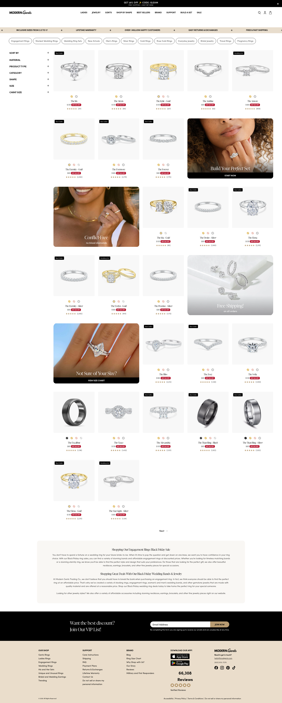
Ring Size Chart (133, 658)
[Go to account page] (265, 12)
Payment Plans (90, 665)
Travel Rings (225, 41)
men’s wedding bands (171, 582)
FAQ (84, 662)
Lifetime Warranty (91, 673)
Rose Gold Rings (164, 41)
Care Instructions (91, 654)
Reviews (130, 669)
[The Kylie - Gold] (163, 70)
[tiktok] (234, 667)
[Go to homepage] (20, 13)
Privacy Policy (180, 698)
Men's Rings (111, 41)
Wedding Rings (45, 665)
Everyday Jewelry (186, 41)
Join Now (220, 624)
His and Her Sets (46, 669)
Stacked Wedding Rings (47, 41)
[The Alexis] (118, 70)
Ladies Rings (44, 658)
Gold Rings (145, 41)
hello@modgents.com (223, 658)
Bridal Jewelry (207, 41)
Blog (128, 654)
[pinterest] (228, 667)
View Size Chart (96, 380)
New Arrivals (94, 41)
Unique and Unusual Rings (50, 673)
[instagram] (222, 667)
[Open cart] (271, 12)
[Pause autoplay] (278, 3)
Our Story (130, 665)
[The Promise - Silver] (163, 275)
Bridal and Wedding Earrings (52, 676)
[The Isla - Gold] (163, 207)
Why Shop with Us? (135, 662)
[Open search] (259, 12)
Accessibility (168, 698)
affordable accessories (121, 593)
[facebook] (216, 667)
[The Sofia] (252, 344)
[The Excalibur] (74, 412)
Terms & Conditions (195, 698)
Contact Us (88, 676)
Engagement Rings (20, 41)
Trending (42, 680)
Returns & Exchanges (93, 669)
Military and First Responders (140, 673)
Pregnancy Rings (245, 41)
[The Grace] (118, 412)
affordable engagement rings (146, 558)
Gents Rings (44, 654)
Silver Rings (128, 41)
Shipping (87, 658)
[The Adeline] (208, 70)
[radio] (71, 96)
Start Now (230, 175)
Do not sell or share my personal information (223, 698)
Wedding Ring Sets (73, 41)
